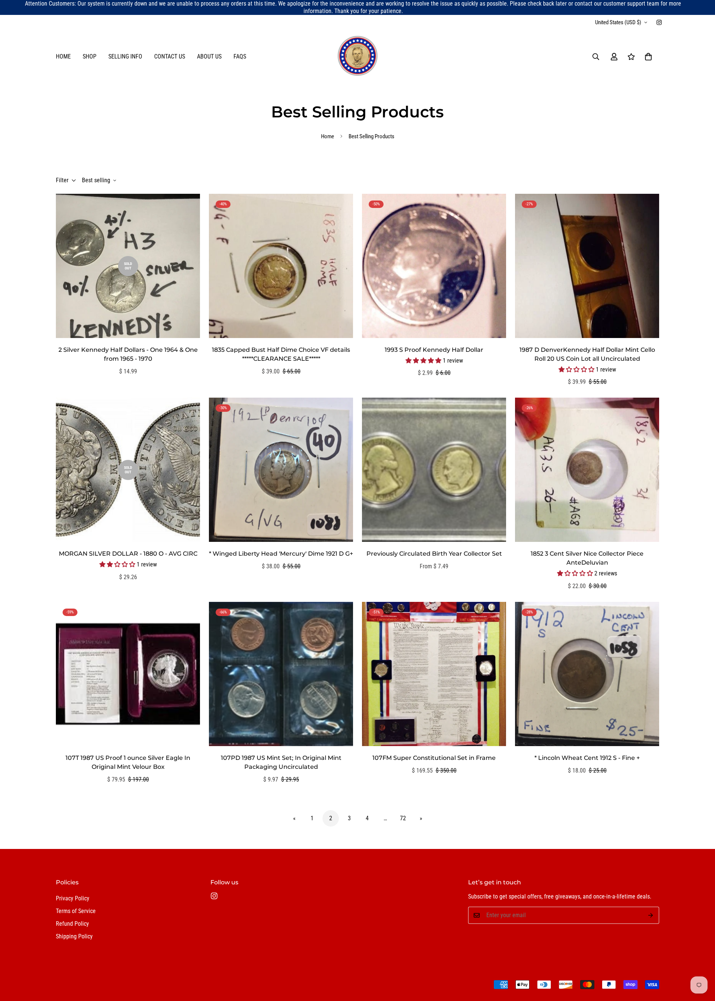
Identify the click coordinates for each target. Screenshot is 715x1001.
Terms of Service (76, 911)
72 (403, 818)
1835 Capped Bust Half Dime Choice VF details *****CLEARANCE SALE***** (281, 354)
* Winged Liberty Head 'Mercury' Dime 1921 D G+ (281, 553)
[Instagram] (659, 22)
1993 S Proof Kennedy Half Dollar (434, 349)
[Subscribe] (650, 915)
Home (63, 56)
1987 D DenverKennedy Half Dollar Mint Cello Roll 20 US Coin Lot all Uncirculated (587, 354)
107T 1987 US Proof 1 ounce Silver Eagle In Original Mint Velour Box (128, 762)
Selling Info (125, 56)
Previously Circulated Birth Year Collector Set (434, 553)
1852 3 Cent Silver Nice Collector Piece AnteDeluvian (587, 558)
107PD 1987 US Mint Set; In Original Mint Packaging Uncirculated (281, 762)
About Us (209, 56)
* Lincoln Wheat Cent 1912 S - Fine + (587, 757)
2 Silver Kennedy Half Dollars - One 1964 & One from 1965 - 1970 (128, 354)
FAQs (239, 56)
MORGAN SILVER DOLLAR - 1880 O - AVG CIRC (128, 553)
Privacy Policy (72, 898)
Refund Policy (72, 923)
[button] (648, 56)
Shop (89, 56)
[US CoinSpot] (357, 56)
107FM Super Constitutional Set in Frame (434, 757)
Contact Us (169, 56)
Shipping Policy (74, 936)
